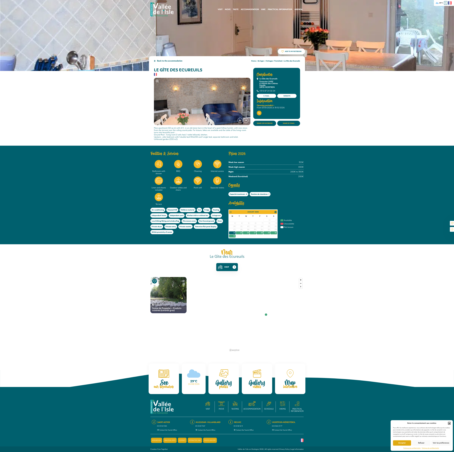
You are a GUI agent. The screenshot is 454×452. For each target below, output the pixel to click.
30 (276, 233)
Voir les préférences (441, 443)
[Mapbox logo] (234, 350)
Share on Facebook (265, 123)
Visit (220, 9)
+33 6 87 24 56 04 (267, 91)
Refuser (421, 443)
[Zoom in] (300, 280)
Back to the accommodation (169, 61)
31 (234, 236)
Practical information (280, 9)
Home (253, 61)
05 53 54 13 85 (162, 426)
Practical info (169, 440)
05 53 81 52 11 (238, 426)
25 (241, 233)
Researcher (156, 440)
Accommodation (250, 9)
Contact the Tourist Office (168, 430)
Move (228, 9)
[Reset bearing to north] (300, 286)
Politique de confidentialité (412, 448)
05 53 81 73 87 (200, 426)
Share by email (289, 123)
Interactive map (195, 440)
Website (286, 96)
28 (262, 233)
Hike (263, 9)
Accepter (402, 443)
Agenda (298, 9)
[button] (449, 423)
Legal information (297, 449)
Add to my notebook (293, 51)
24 (234, 233)
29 (269, 233)
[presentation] (240, 120)
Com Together (162, 449)
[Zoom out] (300, 283)
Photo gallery (210, 440)
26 (248, 233)
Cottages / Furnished (274, 61)
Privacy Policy (284, 449)
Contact (182, 440)
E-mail (266, 96)
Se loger (261, 61)
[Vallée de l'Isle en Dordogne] (162, 9)
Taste (235, 9)
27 (255, 233)
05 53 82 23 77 (277, 426)
